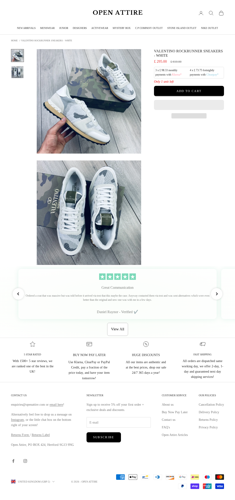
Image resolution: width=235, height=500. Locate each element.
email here (56, 404)
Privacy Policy (208, 427)
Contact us (168, 419)
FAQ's (166, 427)
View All (117, 329)
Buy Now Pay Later (175, 412)
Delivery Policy (209, 412)
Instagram (17, 419)
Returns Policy (208, 419)
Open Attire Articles (175, 435)
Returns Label (41, 435)
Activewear (99, 28)
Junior (63, 28)
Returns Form (20, 435)
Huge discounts (146, 355)
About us (167, 404)
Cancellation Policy (211, 404)
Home (14, 40)
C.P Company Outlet (149, 28)
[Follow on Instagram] (25, 461)
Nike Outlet (209, 28)
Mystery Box (122, 28)
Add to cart (189, 91)
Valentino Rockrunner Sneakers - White (46, 40)
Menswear (47, 28)
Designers (80, 28)
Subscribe (103, 437)
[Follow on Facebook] (13, 461)
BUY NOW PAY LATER (89, 355)
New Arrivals (26, 28)
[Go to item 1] (17, 55)
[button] (189, 105)
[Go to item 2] (17, 72)
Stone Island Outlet (181, 28)
